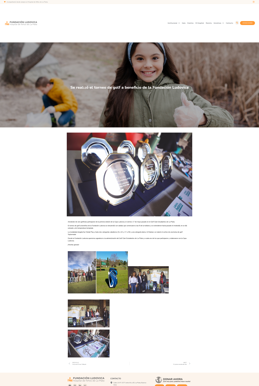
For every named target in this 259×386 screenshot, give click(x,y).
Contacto (229, 23)
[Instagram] (253, 2)
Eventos (190, 23)
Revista (209, 23)
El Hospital (200, 23)
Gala (183, 23)
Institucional (172, 23)
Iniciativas (217, 23)
